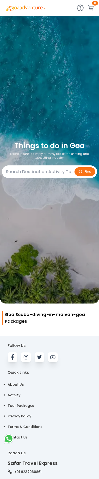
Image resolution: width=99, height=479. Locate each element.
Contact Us (18, 437)
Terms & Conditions (25, 426)
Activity (14, 395)
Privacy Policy (19, 416)
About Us (16, 384)
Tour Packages (21, 405)
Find (88, 171)
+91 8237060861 (28, 471)
